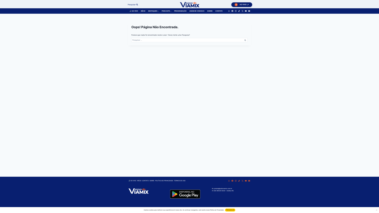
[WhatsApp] (229, 11)
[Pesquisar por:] (189, 40)
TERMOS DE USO (179, 180)
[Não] (377, 210)
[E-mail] (249, 11)
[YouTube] (245, 11)
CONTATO (219, 11)
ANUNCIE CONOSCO (196, 11)
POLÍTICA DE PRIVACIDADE (164, 180)
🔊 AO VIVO (134, 11)
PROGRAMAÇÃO (180, 11)
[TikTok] (239, 11)
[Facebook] (232, 11)
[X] (242, 11)
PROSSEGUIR (230, 210)
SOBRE (209, 11)
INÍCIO (143, 11)
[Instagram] (235, 11)
